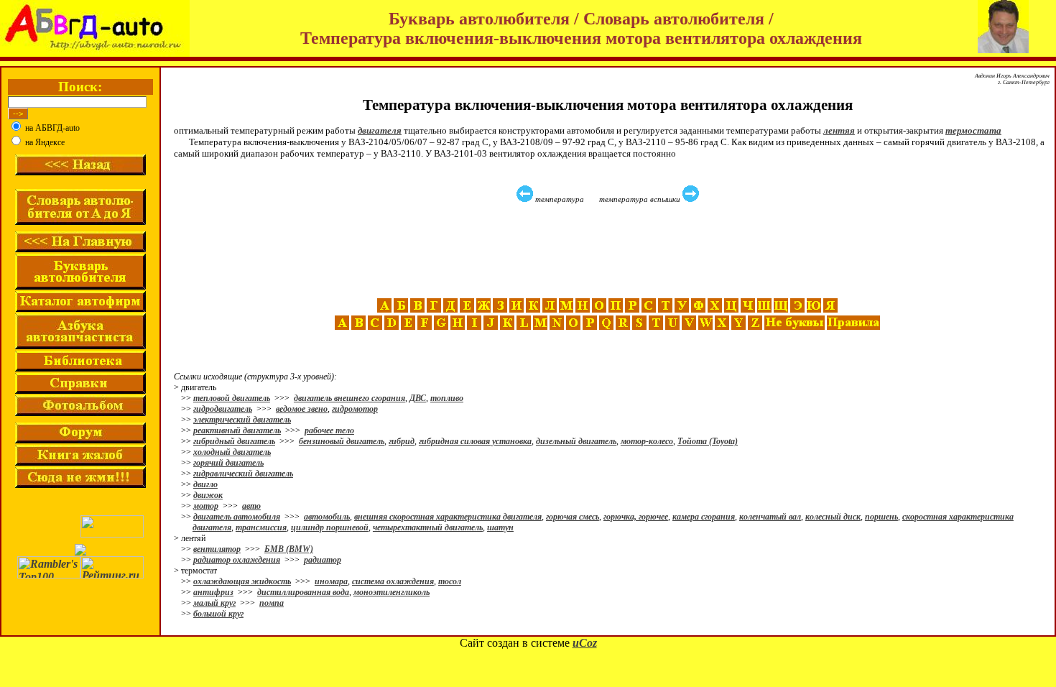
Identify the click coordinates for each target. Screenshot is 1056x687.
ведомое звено (302, 409)
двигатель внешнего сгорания (349, 398)
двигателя (380, 130)
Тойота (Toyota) (707, 441)
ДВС (417, 398)
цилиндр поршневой (330, 527)
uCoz (585, 643)
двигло (205, 484)
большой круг (218, 614)
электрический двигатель (242, 420)
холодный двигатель (232, 452)
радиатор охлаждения (236, 560)
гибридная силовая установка (475, 441)
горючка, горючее (635, 517)
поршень (881, 517)
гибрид (401, 441)
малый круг (214, 603)
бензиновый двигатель (341, 441)
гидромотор (355, 409)
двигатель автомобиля (236, 517)
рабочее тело (329, 430)
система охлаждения (393, 581)
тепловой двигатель (231, 398)
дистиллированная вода (303, 592)
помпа (271, 603)
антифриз (213, 592)
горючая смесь (572, 517)
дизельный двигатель (576, 441)
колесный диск (833, 517)
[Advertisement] (609, 250)
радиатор (322, 560)
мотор (205, 506)
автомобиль (327, 517)
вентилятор (217, 549)
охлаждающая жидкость (242, 581)
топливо (446, 398)
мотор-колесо (647, 441)
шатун (500, 527)
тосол (449, 581)
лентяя (839, 130)
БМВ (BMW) (288, 549)
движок (208, 495)
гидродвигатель (222, 409)
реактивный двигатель (237, 430)
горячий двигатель (228, 463)
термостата (973, 130)
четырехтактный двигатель (428, 527)
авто (251, 506)
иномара (331, 581)
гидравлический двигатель (243, 474)
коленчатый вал (770, 517)
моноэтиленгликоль (391, 592)
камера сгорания (703, 517)
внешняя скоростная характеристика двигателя (448, 517)
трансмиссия (261, 527)
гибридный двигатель (234, 441)
